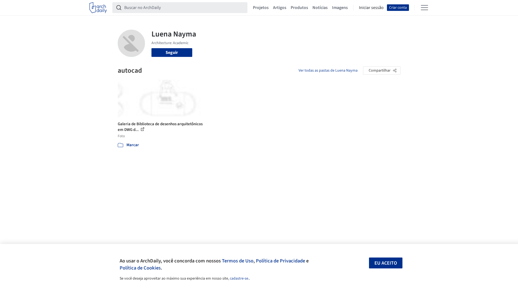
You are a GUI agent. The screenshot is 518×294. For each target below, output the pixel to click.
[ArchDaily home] (98, 7)
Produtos (299, 8)
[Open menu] (424, 7)
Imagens (340, 8)
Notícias (320, 8)
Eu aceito (385, 263)
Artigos (279, 8)
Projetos (261, 8)
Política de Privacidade (280, 260)
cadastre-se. (239, 278)
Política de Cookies (140, 267)
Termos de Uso (237, 260)
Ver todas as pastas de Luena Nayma (328, 70)
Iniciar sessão (371, 8)
